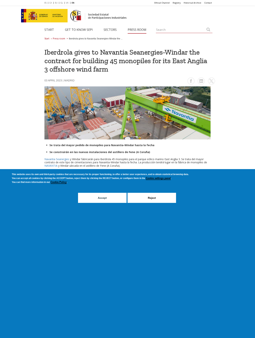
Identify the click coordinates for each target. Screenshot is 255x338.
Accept (102, 197)
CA (50, 2)
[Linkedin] (201, 84)
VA (67, 2)
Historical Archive (192, 2)
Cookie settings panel (158, 178)
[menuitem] (46, 3)
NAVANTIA (50, 165)
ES (45, 2)
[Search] (208, 30)
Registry (177, 2)
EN (73, 2)
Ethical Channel (162, 2)
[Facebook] (191, 84)
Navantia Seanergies (56, 159)
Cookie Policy (59, 182)
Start (49, 30)
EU (56, 2)
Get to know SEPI (79, 30)
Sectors (110, 30)
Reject (152, 197)
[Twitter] (211, 84)
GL (61, 2)
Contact (208, 2)
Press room (137, 30)
